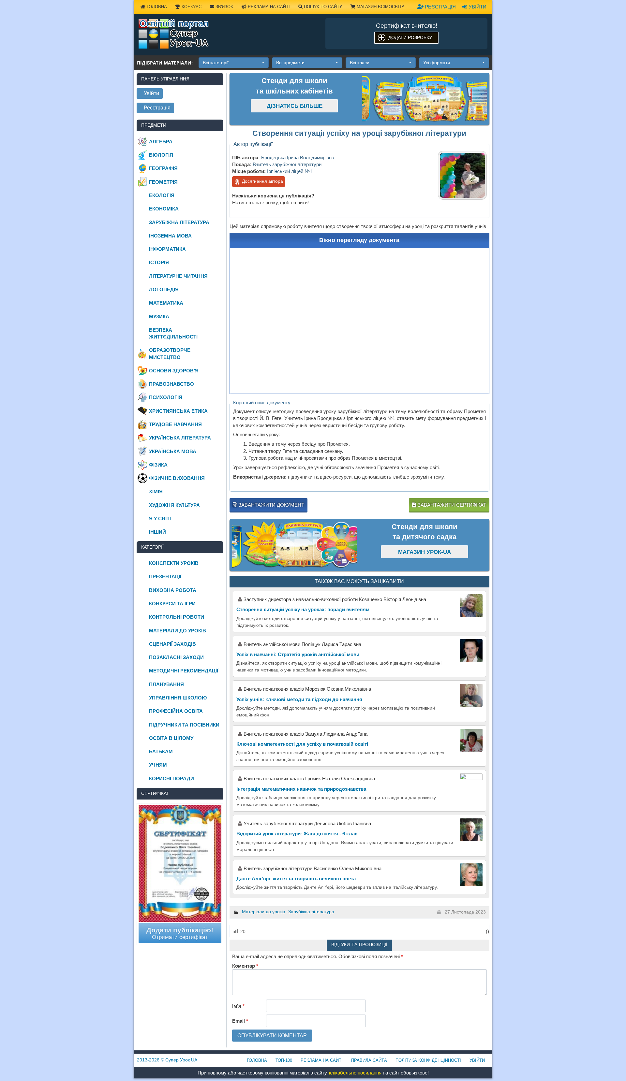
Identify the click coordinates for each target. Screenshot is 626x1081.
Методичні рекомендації (183, 670)
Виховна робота (172, 590)
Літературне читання (178, 276)
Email (240, 1021)
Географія (163, 168)
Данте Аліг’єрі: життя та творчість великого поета (296, 878)
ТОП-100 (284, 1060)
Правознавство (171, 384)
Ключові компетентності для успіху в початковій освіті (302, 744)
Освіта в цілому (171, 738)
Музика (159, 316)
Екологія (161, 195)
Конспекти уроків (174, 563)
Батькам (161, 751)
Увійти (476, 6)
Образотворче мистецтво (169, 353)
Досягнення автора (262, 181)
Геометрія (163, 182)
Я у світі (160, 518)
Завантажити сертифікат (451, 505)
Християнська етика (178, 411)
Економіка (164, 208)
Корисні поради (171, 778)
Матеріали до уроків (263, 911)
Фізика (158, 465)
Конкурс (190, 6)
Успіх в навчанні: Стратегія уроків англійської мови (297, 654)
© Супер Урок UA (167, 1059)
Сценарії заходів (172, 644)
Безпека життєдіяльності (173, 333)
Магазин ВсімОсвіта (380, 6)
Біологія (161, 155)
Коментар (245, 966)
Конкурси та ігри (172, 603)
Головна (156, 6)
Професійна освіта (176, 711)
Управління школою (178, 697)
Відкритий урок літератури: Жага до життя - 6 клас (296, 833)
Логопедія (164, 289)
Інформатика (167, 249)
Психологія (165, 397)
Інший (157, 532)
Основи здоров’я (174, 370)
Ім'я (238, 1006)
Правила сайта (369, 1060)
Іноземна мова (170, 235)
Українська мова (172, 451)
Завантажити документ (270, 505)
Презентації (165, 576)
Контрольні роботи (176, 617)
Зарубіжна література (311, 911)
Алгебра (160, 141)
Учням (158, 765)
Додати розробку (410, 37)
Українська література (180, 437)
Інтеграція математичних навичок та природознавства (301, 789)
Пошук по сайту (322, 6)
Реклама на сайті (268, 6)
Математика (166, 303)
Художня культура (174, 505)
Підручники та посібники (184, 725)
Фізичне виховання (177, 478)
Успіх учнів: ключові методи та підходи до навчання (299, 699)
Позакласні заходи (176, 657)
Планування (166, 684)
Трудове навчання (175, 424)
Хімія (156, 491)
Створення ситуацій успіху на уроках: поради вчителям (302, 609)
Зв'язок (223, 6)
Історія (159, 262)
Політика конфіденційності (428, 1060)
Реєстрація (440, 6)
